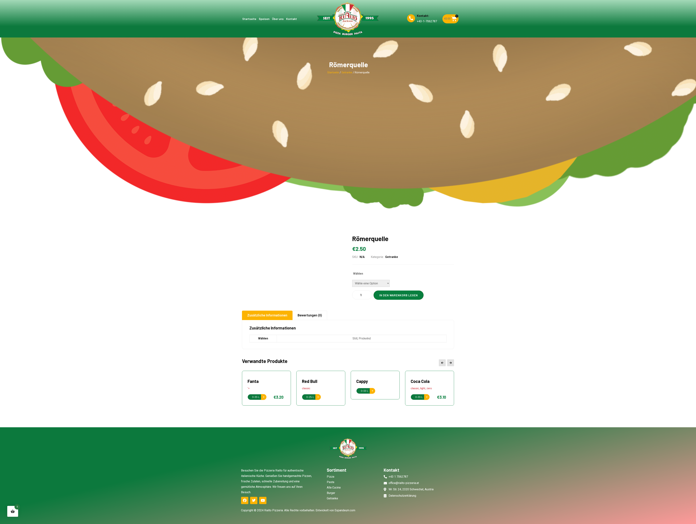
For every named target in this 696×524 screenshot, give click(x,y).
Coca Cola (365, 381)
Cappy (308, 381)
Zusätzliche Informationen (267, 315)
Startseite (249, 18)
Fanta (416, 381)
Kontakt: (423, 15)
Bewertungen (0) (310, 315)
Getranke (346, 72)
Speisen (264, 18)
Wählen (358, 273)
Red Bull (255, 381)
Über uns (278, 18)
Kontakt (291, 18)
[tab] (267, 315)
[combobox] (257, 397)
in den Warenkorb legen (398, 295)
